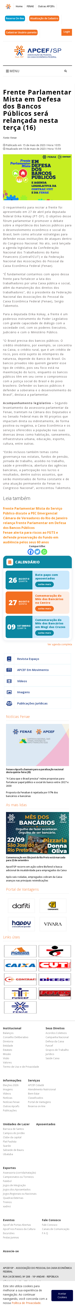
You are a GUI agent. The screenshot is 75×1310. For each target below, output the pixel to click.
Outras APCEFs (46, 6)
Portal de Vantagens (22, 889)
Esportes (9, 1168)
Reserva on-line (36, 1106)
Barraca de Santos (13, 1129)
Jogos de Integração (14, 1185)
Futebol (7, 1181)
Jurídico (50, 1054)
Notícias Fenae (18, 716)
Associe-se (11, 1251)
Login (67, 31)
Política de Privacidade (26, 1303)
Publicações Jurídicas (32, 703)
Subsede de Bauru (13, 1150)
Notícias (7, 1098)
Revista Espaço (28, 659)
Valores (7, 1062)
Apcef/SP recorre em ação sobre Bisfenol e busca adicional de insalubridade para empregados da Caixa (36, 868)
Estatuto (7, 1050)
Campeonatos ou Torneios (18, 1177)
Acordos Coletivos (56, 1033)
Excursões (8, 1233)
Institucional (12, 1028)
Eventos (9, 1220)
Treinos (7, 1202)
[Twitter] (37, 552)
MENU (14, 71)
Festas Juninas (11, 1237)
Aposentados (45, 1124)
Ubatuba (8, 1154)
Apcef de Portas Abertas (17, 1225)
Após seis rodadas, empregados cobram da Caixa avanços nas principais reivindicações (34, 878)
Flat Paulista (9, 1141)
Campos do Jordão (14, 1133)
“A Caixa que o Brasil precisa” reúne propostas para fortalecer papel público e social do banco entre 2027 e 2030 (37, 782)
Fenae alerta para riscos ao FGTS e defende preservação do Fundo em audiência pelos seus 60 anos (30, 537)
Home (19, 6)
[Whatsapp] (44, 552)
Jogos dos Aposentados (16, 1189)
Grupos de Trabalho (57, 1050)
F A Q (45, 1233)
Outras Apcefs (11, 1106)
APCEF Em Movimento (33, 670)
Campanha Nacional (57, 1037)
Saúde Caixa (52, 1058)
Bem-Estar (34, 1093)
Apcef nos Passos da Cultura (19, 1229)
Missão (7, 1054)
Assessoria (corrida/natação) (19, 1172)
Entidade (8, 1045)
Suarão (7, 1145)
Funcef (49, 1045)
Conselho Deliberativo (15, 1037)
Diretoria (8, 1041)
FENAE (30, 6)
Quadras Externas (13, 1198)
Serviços (34, 1080)
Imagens (23, 692)
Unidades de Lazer (16, 1124)
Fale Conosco (51, 1220)
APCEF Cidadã (36, 1085)
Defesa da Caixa (55, 1041)
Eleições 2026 (10, 1085)
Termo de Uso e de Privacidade (21, 1066)
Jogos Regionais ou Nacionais (19, 1193)
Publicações (10, 1110)
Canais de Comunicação (55, 1229)
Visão (6, 1058)
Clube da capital (12, 1137)
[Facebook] (31, 552)
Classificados (35, 1098)
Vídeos (22, 681)
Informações (12, 1080)
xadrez (7, 1206)
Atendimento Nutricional (42, 1089)
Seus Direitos (55, 1028)
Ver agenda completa (60, 644)
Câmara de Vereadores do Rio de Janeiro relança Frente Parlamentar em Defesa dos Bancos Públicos (35, 523)
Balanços (8, 1033)
